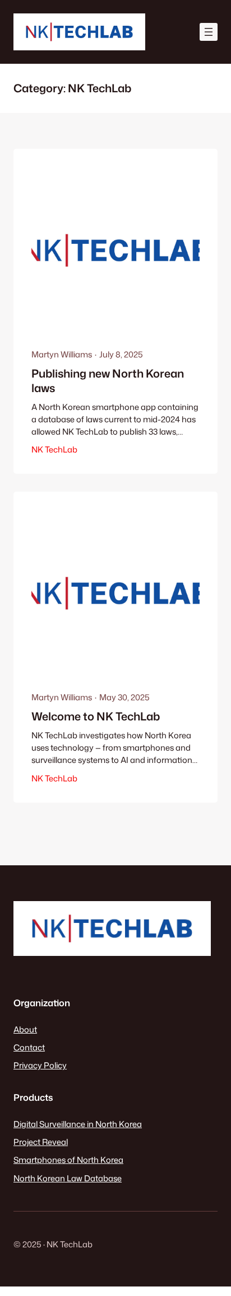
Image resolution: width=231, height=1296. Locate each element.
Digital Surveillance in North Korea (77, 1124)
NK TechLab (54, 449)
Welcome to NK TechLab (95, 716)
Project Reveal (40, 1142)
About (25, 1029)
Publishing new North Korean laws (107, 380)
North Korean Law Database (67, 1178)
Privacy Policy (40, 1065)
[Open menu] (209, 32)
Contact (29, 1047)
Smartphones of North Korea (68, 1160)
